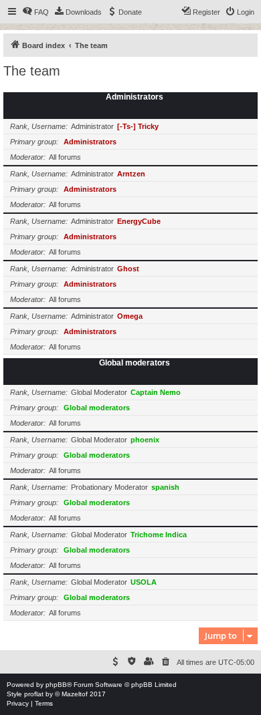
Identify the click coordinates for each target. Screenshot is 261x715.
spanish (165, 487)
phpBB (56, 684)
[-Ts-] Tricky (138, 126)
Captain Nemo (155, 392)
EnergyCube (139, 221)
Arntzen (131, 174)
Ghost (128, 269)
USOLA (143, 582)
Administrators (134, 97)
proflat (34, 694)
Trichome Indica (158, 535)
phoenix (144, 440)
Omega (130, 316)
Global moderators (134, 363)
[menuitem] (35, 12)
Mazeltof (75, 694)
